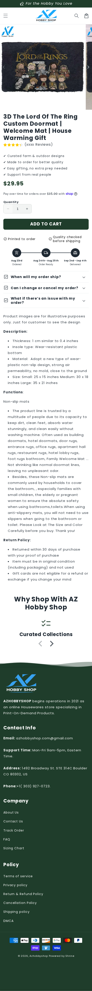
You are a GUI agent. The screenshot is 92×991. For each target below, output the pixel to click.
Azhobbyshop (38, 956)
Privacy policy (15, 885)
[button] (5, 16)
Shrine (69, 956)
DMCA (8, 921)
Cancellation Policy (20, 903)
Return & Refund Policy (23, 894)
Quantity (11, 202)
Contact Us (13, 821)
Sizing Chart (13, 848)
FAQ (6, 839)
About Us (11, 812)
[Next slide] (51, 644)
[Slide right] (88, 67)
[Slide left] (4, 67)
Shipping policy (16, 911)
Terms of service (18, 876)
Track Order (13, 830)
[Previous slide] (41, 644)
